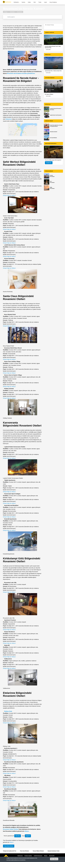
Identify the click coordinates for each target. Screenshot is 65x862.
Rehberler (16, 2)
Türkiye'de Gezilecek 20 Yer (9, 850)
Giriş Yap (18, 835)
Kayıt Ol (28, 835)
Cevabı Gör (48, 162)
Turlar (39, 2)
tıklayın (27, 831)
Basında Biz (52, 855)
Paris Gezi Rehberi (24, 850)
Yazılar (23, 2)
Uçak (45, 2)
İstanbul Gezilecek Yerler (53, 850)
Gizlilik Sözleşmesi (38, 855)
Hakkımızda (20, 855)
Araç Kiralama (53, 2)
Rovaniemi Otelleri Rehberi (11, 829)
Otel (35, 2)
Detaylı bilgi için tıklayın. (9, 195)
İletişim (45, 855)
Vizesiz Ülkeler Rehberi (38, 850)
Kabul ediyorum (54, 858)
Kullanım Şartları (28, 855)
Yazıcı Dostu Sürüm (8, 846)
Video (29, 2)
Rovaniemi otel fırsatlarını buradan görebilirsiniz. (21, 73)
